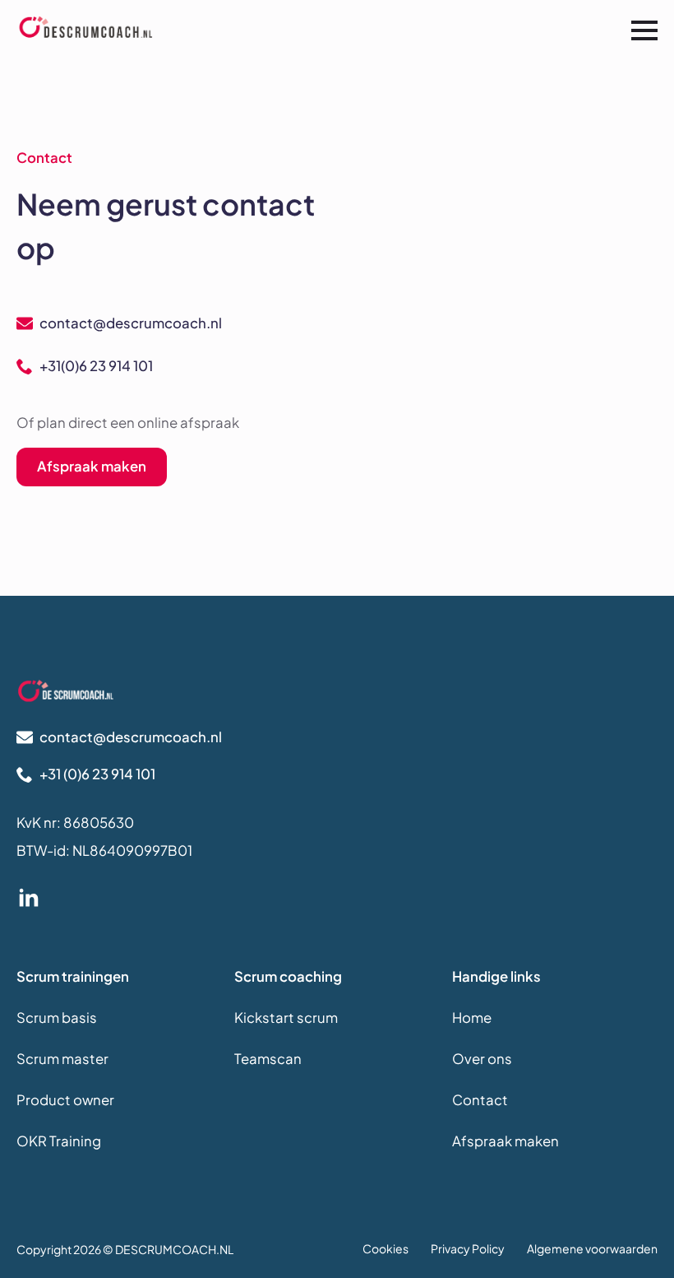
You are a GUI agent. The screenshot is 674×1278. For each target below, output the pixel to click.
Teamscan (268, 1058)
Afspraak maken (505, 1141)
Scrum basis (56, 1017)
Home (472, 1017)
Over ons (482, 1058)
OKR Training (58, 1141)
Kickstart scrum (286, 1017)
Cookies (385, 1248)
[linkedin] (28, 898)
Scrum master (62, 1058)
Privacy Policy (468, 1248)
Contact (480, 1099)
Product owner (65, 1099)
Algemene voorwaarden (592, 1248)
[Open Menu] (644, 30)
